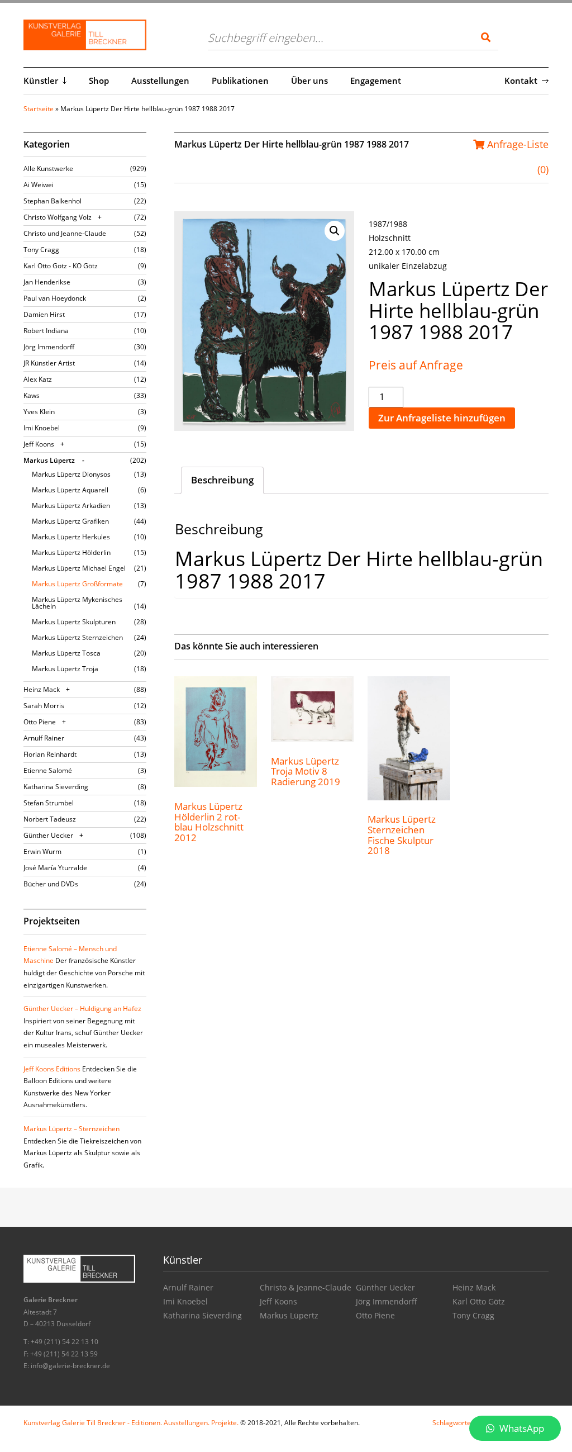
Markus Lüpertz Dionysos (71, 474)
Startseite (38, 108)
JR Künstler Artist (49, 363)
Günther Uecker (48, 835)
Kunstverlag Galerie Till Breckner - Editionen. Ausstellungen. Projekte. (131, 1422)
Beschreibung (222, 479)
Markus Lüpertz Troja (65, 668)
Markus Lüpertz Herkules (71, 537)
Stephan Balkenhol (52, 201)
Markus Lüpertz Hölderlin (71, 552)
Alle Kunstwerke (48, 168)
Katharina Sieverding (55, 786)
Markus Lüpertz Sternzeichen (77, 637)
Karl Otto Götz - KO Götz (60, 266)
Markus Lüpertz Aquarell (70, 490)
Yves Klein (39, 411)
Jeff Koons (38, 444)
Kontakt (520, 80)
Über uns (309, 80)
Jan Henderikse (46, 282)
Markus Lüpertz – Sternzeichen (71, 1128)
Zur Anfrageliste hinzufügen (442, 417)
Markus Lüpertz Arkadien (71, 505)
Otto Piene (39, 722)
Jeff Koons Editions (51, 1069)
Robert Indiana (46, 330)
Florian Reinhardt (50, 754)
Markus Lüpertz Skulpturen (74, 622)
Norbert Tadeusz (49, 819)
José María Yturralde (55, 867)
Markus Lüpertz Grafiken (70, 521)
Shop (99, 80)
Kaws (31, 395)
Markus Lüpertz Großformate (77, 584)
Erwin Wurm (42, 851)
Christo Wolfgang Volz (57, 217)
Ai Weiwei (38, 184)
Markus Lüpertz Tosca (66, 653)
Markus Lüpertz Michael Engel (79, 568)
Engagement (375, 80)
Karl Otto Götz (478, 1301)
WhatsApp (520, 1428)
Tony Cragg (41, 249)
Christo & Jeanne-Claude (305, 1287)
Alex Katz (37, 379)
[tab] (222, 481)
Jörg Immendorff (48, 347)
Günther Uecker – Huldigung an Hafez (82, 1008)
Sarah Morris (43, 705)
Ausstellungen (160, 80)
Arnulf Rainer (43, 738)
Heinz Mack (41, 689)
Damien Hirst (44, 314)
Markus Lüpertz (49, 460)
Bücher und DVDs (50, 884)
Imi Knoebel (41, 428)
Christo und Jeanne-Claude (64, 233)
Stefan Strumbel (48, 803)
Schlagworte (451, 1422)
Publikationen (240, 80)
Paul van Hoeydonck (54, 298)
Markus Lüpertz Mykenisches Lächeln (77, 603)
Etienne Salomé (47, 770)
